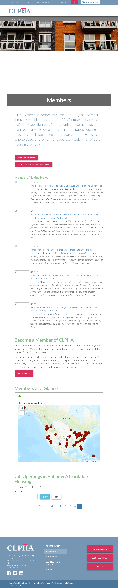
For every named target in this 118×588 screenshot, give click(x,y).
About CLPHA (53, 546)
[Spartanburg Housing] (80, 440)
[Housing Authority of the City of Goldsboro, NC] (83, 440)
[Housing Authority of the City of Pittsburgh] (81, 435)
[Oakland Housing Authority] (47, 437)
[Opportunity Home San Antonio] (66, 446)
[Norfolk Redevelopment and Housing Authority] (84, 438)
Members (51, 551)
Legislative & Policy (53, 563)
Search (18, 491)
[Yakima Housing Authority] (48, 428)
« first (40, 506)
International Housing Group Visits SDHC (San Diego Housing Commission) (66, 185)
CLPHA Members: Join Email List (35, 165)
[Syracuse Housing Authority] (85, 432)
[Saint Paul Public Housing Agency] (71, 430)
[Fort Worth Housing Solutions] (67, 443)
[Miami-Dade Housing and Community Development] (81, 449)
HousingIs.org (100, 549)
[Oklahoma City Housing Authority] (67, 440)
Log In (74, 2)
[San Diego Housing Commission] (51, 443)
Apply (45, 496)
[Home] (20, 10)
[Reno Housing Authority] (49, 436)
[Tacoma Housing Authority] (47, 427)
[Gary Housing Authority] (75, 433)
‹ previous (51, 506)
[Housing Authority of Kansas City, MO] (69, 436)
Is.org (92, 2)
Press (49, 569)
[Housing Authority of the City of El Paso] (60, 443)
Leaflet (87, 461)
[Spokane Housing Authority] (51, 426)
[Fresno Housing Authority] (49, 439)
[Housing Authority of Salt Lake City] (55, 434)
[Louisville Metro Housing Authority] (77, 437)
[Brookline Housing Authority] (89, 433)
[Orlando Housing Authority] (80, 446)
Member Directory (26, 157)
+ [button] (22, 408)
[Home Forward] (46, 429)
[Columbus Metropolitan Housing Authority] (79, 435)
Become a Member (100, 558)
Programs (51, 556)
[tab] (20, 397)
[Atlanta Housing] (78, 442)
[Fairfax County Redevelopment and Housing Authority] (84, 436)
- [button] (22, 413)
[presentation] (20, 396)
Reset (56, 496)
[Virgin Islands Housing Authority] (94, 456)
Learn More (24, 373)
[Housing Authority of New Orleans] (73, 445)
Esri (97, 461)
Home (12, 19)
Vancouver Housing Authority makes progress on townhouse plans (62, 249)
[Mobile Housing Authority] (75, 444)
